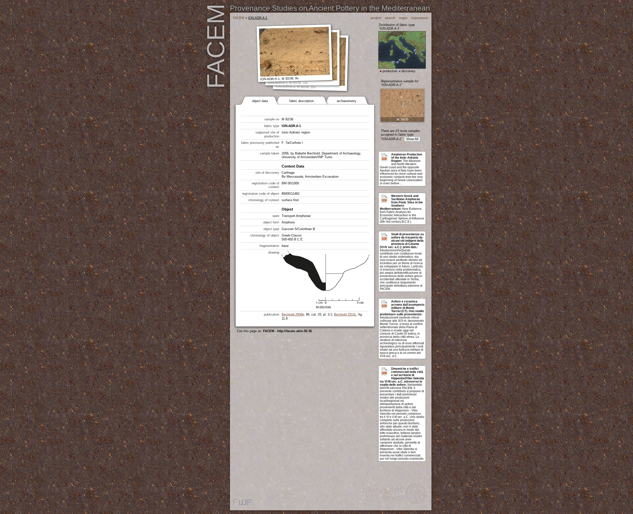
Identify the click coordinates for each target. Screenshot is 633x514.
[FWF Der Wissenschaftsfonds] (243, 503)
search (390, 18)
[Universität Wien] (393, 495)
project (376, 18)
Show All (412, 139)
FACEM (238, 18)
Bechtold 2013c (345, 314)
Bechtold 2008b (293, 314)
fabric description (301, 101)
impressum (419, 18)
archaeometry (346, 101)
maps (403, 18)
